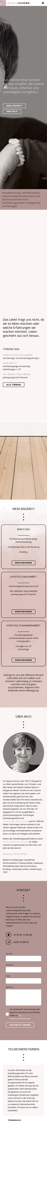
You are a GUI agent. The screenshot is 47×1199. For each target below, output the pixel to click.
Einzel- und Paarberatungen (15, 841)
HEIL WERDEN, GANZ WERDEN (16, 374)
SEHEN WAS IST (10, 363)
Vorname (9, 953)
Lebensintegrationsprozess (15, 821)
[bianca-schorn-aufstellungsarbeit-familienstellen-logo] (14, 3)
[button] (43, 3)
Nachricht (9, 987)
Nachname (9, 965)
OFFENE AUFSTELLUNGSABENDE (18, 355)
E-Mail (8, 976)
